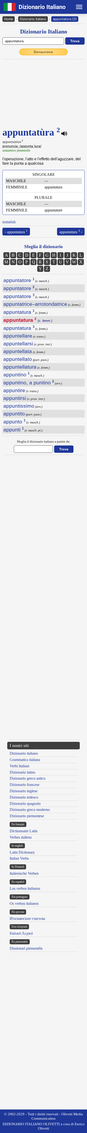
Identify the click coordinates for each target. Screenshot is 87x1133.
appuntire (14, 390)
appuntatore (18, 280)
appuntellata (17, 351)
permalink (9, 221)
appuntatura (18, 312)
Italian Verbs (19, 858)
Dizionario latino (22, 772)
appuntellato (17, 359)
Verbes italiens (21, 837)
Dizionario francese (24, 785)
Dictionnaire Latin (23, 831)
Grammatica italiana (25, 760)
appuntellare (17, 336)
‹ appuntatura (16, 231)
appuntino (16, 374)
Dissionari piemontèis (26, 948)
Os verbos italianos (24, 903)
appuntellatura (19, 367)
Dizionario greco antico (27, 778)
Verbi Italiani (19, 766)
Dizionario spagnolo (25, 803)
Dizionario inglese (23, 791)
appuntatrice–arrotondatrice (35, 304)
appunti (13, 429)
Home (8, 19)
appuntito (14, 413)
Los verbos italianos (25, 888)
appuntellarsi (18, 343)
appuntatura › (70, 231)
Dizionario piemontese (27, 816)
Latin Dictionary (22, 852)
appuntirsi (14, 398)
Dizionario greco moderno (30, 810)
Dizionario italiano (24, 753)
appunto (14, 421)
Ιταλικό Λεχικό (21, 933)
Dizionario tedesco (24, 797)
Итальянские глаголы (27, 918)
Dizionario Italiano (33, 19)
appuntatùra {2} (65, 19)
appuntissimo (18, 406)
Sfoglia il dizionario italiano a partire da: (43, 441)
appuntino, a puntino (28, 382)
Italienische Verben (24, 873)
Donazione (43, 52)
